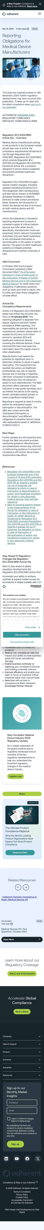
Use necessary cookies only (22, 642)
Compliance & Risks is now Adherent (20, 1182)
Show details (30, 627)
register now (16, 776)
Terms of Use (25, 1121)
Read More (9, 939)
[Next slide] (26, 887)
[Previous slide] (18, 887)
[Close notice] (40, 3)
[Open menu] (40, 14)
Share (22, 794)
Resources (7, 1075)
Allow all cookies (22, 635)
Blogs (35, 29)
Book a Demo (22, 1011)
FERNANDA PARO (25, 115)
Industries (7, 1067)
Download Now (20, 852)
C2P (39, 582)
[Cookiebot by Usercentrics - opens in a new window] (31, 586)
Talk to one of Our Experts (22, 974)
